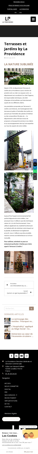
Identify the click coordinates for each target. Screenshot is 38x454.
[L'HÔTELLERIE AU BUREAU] (7, 321)
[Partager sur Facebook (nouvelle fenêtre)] (35, 160)
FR (15, 12)
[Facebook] (11, 356)
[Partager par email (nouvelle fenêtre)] (35, 174)
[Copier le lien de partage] (35, 178)
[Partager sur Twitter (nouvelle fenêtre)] (35, 164)
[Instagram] (26, 356)
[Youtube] (21, 356)
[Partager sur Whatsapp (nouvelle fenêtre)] (35, 171)
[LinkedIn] (16, 356)
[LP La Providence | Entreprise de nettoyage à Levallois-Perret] (7, 20)
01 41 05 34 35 (11, 374)
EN (20, 12)
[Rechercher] (31, 308)
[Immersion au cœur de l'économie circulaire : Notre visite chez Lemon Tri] (7, 336)
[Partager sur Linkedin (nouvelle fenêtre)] (35, 167)
